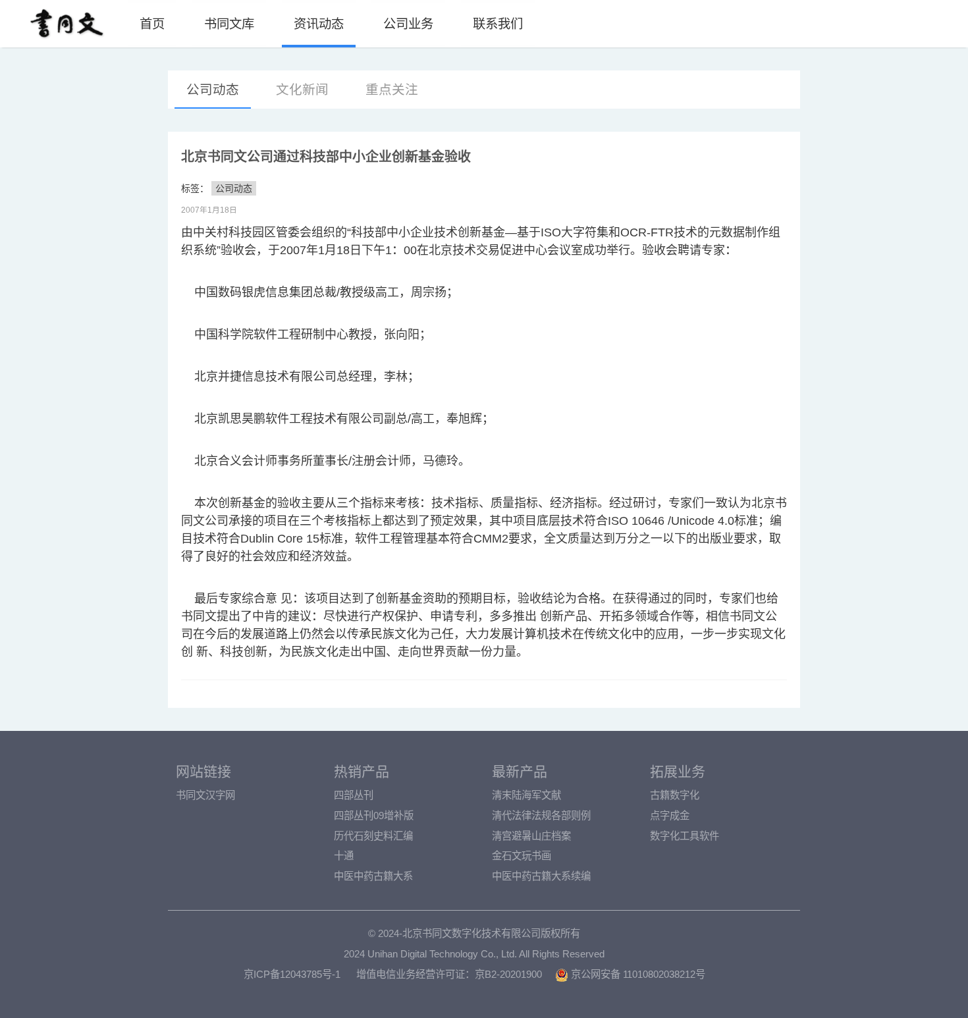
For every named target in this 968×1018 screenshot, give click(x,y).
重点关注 (391, 89)
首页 (152, 23)
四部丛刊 (353, 795)
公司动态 (212, 89)
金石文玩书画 (521, 855)
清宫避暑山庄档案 (531, 836)
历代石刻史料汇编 (373, 836)
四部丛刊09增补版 (374, 815)
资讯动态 (319, 23)
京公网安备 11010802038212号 (636, 974)
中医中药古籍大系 (373, 876)
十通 (344, 855)
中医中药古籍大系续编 (541, 876)
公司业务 (408, 23)
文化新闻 (302, 89)
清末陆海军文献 (526, 795)
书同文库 (229, 23)
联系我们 (498, 23)
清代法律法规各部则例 (541, 815)
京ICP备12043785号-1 (292, 974)
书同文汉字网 (205, 795)
